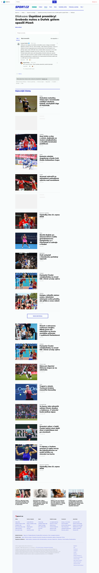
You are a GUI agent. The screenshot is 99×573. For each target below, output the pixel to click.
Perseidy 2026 (39, 535)
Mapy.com (26, 535)
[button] (26, 104)
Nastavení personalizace (78, 565)
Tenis (50, 7)
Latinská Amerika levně (66, 528)
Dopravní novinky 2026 (77, 525)
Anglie (41, 174)
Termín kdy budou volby (20, 526)
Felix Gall (28, 528)
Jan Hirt (28, 525)
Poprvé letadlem (64, 523)
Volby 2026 (17, 521)
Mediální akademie (77, 561)
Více (81, 7)
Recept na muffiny (53, 523)
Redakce (75, 545)
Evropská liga (43, 404)
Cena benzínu (45, 535)
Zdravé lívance (53, 525)
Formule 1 (40, 528)
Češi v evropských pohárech (54, 535)
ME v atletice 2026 (42, 526)
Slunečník (39, 537)
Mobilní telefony (29, 539)
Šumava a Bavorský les (66, 525)
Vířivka (63, 537)
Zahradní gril (58, 537)
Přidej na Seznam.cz (78, 555)
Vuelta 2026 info (30, 521)
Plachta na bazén (28, 537)
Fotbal (40, 7)
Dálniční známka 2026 (77, 523)
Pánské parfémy (72, 539)
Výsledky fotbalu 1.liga (42, 523)
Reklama (75, 553)
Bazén (23, 537)
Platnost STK (75, 530)
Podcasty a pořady (73, 7)
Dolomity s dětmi (65, 530)
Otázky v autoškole (77, 528)
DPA (39, 547)
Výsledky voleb (18, 525)
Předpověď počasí (32, 535)
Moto (55, 7)
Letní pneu (49, 539)
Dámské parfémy (43, 539)
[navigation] (2, 2)
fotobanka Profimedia (48, 547)
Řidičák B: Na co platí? (77, 526)
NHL (39, 530)
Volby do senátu (18, 528)
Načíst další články (37, 316)
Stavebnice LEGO (36, 539)
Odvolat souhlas (77, 563)
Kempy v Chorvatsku (65, 521)
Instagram (76, 550)
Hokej (45, 7)
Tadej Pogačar (30, 526)
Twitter (75, 552)
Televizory (60, 539)
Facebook (76, 549)
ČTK (37, 547)
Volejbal (41, 134)
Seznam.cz (94, 1)
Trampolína (34, 537)
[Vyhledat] (54, 2)
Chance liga (40, 521)
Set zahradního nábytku (51, 537)
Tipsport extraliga (41, 525)
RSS (74, 547)
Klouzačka (44, 537)
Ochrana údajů (76, 558)
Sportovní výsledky (44, 464)
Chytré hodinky (65, 539)
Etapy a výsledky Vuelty (31, 523)
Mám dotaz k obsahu (78, 560)
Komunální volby (18, 530)
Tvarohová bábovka (54, 526)
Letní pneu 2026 (76, 521)
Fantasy (34, 7)
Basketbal (42, 253)
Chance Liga (43, 364)
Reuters (42, 547)
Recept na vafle (53, 528)
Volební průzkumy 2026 (20, 523)
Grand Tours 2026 (30, 530)
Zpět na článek (18, 27)
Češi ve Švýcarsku (65, 526)
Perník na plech (53, 530)
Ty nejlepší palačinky (54, 521)
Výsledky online (63, 7)
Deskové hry (55, 539)
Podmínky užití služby (78, 557)
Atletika (41, 293)
